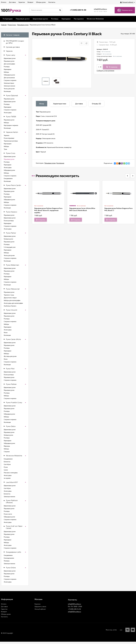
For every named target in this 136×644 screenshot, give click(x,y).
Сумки (6, 470)
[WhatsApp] (124, 163)
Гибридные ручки (9, 75)
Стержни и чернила (10, 80)
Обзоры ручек (6, 614)
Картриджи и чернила (11, 125)
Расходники (79, 19)
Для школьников (9, 77)
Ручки (6, 467)
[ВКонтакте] (115, 163)
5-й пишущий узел (10, 247)
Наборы (6, 72)
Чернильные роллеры (11, 141)
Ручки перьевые (9, 138)
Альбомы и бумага (10, 306)
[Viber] (122, 163)
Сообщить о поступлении (105, 70)
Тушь (5, 149)
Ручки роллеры (9, 220)
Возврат (4, 611)
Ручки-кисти (8, 514)
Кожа (5, 332)
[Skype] (127, 163)
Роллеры (54, 19)
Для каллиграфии (9, 64)
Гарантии (4, 609)
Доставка (4, 606)
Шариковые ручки (40, 19)
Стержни (7, 451)
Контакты (4, 617)
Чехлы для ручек (9, 88)
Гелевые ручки (8, 239)
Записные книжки (9, 86)
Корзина (37, 604)
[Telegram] (129, 163)
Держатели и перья (10, 298)
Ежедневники (8, 178)
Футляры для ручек (10, 356)
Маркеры (7, 446)
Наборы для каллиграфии (12, 300)
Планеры (6, 561)
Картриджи (7, 143)
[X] (119, 163)
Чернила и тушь (9, 295)
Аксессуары (7, 112)
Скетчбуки (7, 464)
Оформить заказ (40, 606)
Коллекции (60, 163)
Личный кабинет (40, 609)
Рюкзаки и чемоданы (11, 472)
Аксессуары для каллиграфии (13, 303)
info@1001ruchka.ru (100, 9)
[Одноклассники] (117, 163)
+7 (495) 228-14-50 (78, 10)
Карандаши (66, 19)
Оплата (3, 604)
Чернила (6, 135)
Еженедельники (9, 558)
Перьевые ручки (23, 19)
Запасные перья (9, 83)
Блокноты (7, 461)
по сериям (7, 478)
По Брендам (8, 19)
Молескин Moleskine (95, 19)
